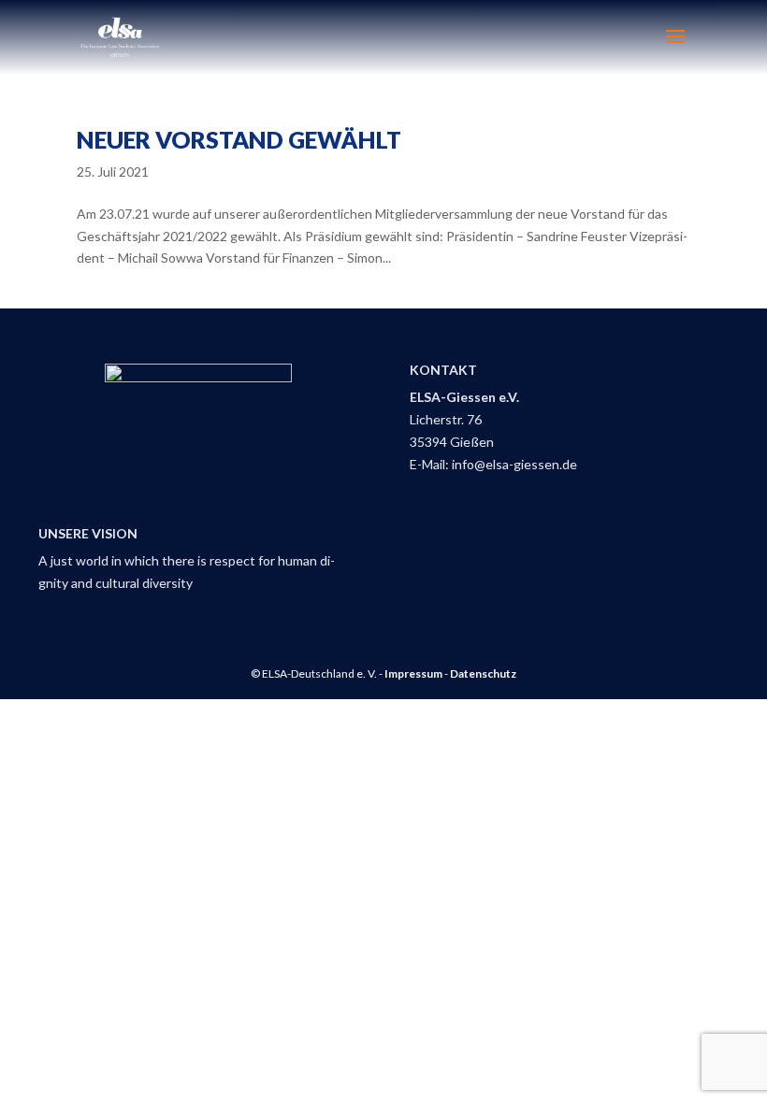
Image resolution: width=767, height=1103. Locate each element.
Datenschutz (483, 673)
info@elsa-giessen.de (514, 464)
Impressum (413, 673)
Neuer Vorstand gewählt (239, 139)
